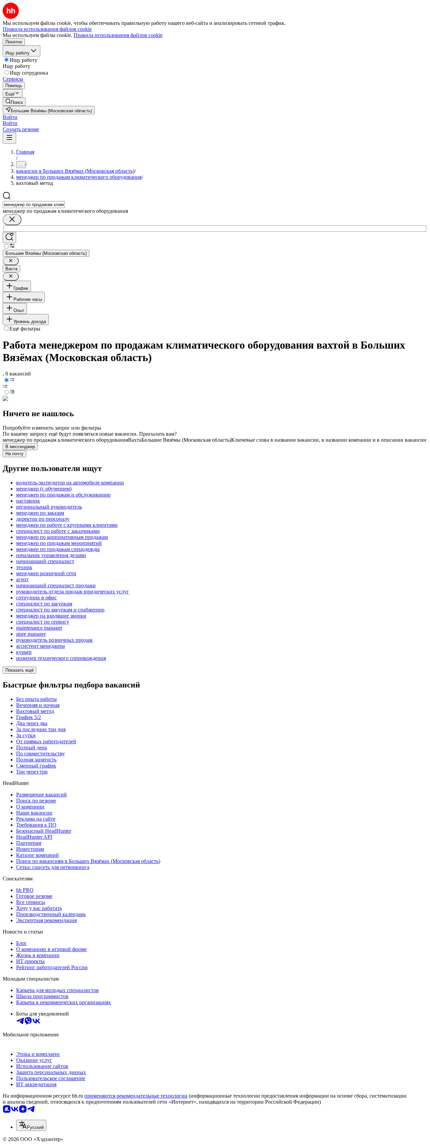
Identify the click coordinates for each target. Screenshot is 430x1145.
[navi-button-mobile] (9, 138)
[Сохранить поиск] (9, 237)
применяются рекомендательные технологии (135, 1096)
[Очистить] (12, 219)
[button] (10, 117)
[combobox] (34, 204)
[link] (14, 101)
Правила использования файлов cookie (118, 35)
